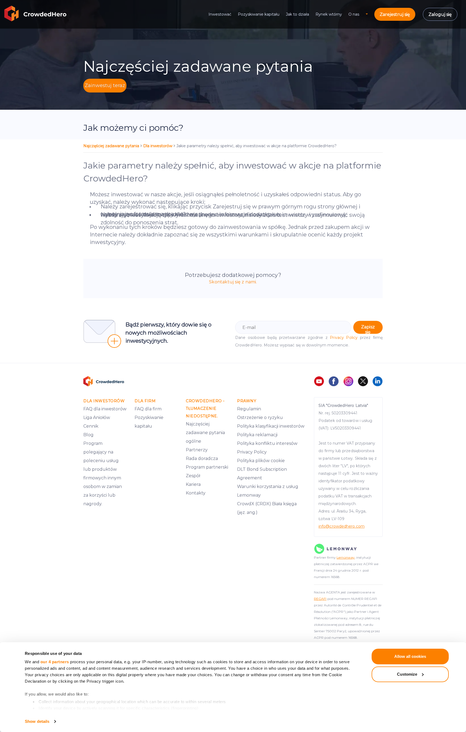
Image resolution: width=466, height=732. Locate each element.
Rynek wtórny (329, 14)
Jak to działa (297, 14)
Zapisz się (368, 329)
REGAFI (320, 599)
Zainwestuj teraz (105, 85)
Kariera (193, 484)
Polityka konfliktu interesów (267, 443)
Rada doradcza (202, 458)
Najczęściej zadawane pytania (111, 145)
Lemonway (346, 557)
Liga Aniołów (96, 417)
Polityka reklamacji (257, 434)
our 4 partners (54, 661)
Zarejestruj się (395, 14)
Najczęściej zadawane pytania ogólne (205, 432)
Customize (407, 674)
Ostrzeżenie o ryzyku (260, 417)
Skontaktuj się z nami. (233, 281)
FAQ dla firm (148, 408)
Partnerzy (197, 449)
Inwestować (219, 14)
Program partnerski (207, 467)
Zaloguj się (440, 14)
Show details (37, 721)
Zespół (193, 475)
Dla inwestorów (158, 145)
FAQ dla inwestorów (104, 408)
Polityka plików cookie (261, 460)
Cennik (90, 426)
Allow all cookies (410, 656)
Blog (88, 434)
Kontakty (195, 493)
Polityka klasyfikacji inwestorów (270, 426)
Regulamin (249, 408)
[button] (370, 14)
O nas (353, 14)
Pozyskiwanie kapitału (258, 14)
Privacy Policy (344, 337)
